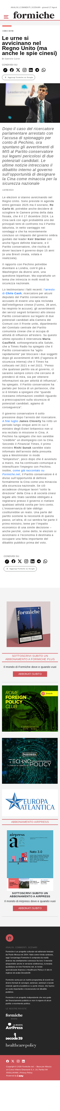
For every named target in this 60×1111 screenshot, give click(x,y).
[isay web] (20, 1076)
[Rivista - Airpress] (30, 1026)
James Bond (8, 31)
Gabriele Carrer (12, 59)
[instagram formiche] (18, 1061)
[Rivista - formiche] (30, 1016)
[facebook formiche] (7, 1061)
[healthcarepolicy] (30, 1045)
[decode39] (30, 1036)
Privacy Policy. (26, 1073)
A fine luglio (10, 421)
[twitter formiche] (12, 1061)
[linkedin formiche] (23, 1061)
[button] (7, 16)
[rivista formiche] (30, 860)
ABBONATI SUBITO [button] (30, 674)
